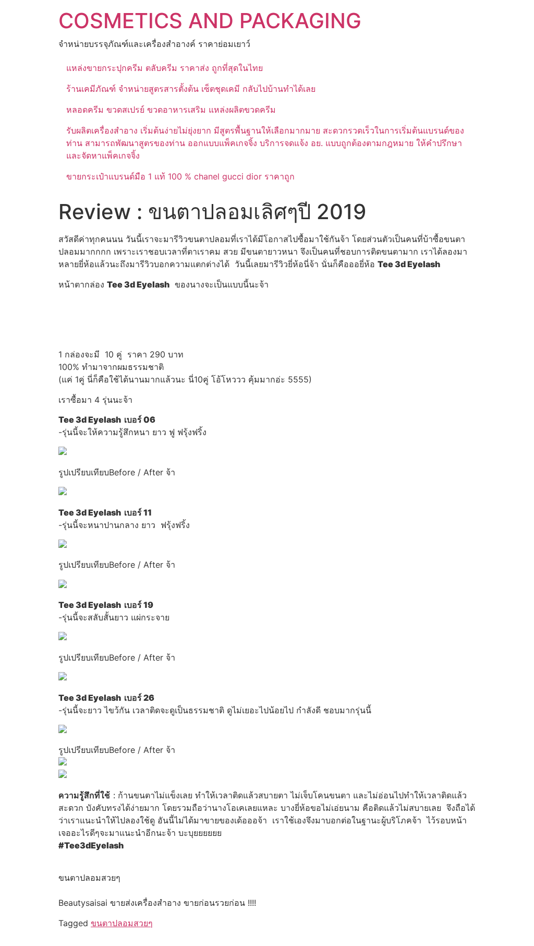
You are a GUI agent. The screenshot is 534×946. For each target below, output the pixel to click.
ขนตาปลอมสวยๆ (122, 923)
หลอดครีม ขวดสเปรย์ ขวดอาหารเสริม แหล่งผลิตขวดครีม (171, 109)
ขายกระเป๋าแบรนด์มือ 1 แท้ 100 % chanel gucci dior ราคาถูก (180, 176)
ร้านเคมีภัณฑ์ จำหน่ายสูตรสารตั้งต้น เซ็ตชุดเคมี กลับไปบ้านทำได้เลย (190, 88)
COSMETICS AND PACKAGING (209, 20)
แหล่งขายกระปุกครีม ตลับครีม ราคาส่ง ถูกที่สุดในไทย (164, 68)
